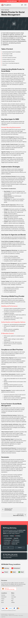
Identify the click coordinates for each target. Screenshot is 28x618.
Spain (2, 600)
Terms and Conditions (4, 615)
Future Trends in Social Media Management (10, 63)
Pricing (12, 595)
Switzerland (3, 596)
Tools (12, 598)
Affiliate (13, 602)
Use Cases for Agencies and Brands (9, 57)
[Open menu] (25, 5)
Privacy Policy (21, 615)
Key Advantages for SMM (7, 53)
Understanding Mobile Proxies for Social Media (11, 51)
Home (2, 9)
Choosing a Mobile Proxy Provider (8, 59)
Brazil (2, 602)
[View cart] (22, 5)
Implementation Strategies (7, 55)
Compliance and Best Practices (8, 61)
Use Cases (7, 9)
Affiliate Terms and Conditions (13, 615)
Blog (12, 600)
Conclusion (4, 65)
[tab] (8, 547)
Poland (2, 598)
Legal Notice (3, 616)
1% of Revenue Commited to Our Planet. (8, 610)
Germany (3, 595)
